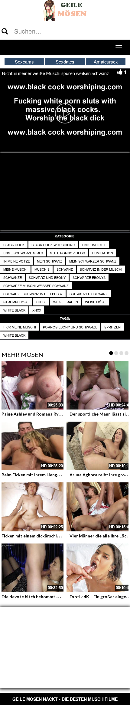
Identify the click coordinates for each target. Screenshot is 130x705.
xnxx (36, 310)
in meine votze (16, 261)
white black (14, 310)
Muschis (42, 269)
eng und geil (94, 244)
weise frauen (65, 301)
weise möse (95, 301)
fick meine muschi (19, 327)
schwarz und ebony (47, 277)
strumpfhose (16, 301)
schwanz (65, 269)
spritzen (112, 327)
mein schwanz (49, 261)
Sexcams (24, 61)
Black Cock (13, 244)
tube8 (41, 301)
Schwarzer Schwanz (89, 293)
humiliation (102, 252)
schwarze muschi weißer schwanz (36, 285)
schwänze (12, 277)
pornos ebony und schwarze (70, 327)
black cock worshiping (53, 244)
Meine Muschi (15, 269)
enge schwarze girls (23, 252)
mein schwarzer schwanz (92, 261)
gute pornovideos (67, 252)
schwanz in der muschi (101, 269)
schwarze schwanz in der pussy (33, 293)
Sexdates (65, 61)
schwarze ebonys (89, 277)
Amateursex (106, 61)
